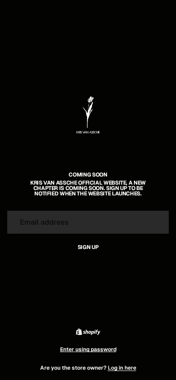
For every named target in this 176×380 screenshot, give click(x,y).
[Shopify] (88, 331)
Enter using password (88, 349)
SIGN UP (88, 247)
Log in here (122, 367)
